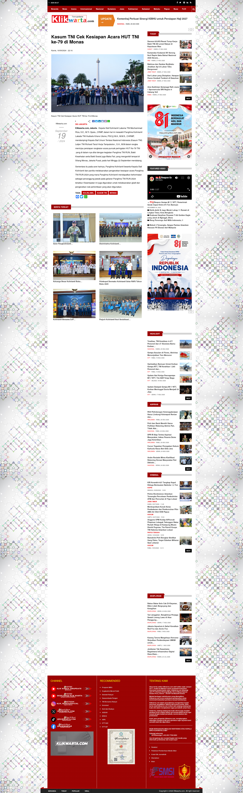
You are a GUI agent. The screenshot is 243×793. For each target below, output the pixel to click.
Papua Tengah (153, 532)
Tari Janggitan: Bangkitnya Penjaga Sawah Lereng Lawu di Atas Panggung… (162, 617)
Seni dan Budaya (108, 709)
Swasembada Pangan (110, 698)
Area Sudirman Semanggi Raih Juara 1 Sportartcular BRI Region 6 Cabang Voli (163, 89)
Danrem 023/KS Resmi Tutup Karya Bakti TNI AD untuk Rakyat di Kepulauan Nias (162, 44)
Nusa (176, 9)
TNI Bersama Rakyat (109, 702)
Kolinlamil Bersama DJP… (64, 319)
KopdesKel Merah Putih (110, 691)
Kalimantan (133, 9)
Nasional (100, 9)
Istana (73, 9)
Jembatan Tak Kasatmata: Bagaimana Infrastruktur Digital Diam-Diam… (160, 651)
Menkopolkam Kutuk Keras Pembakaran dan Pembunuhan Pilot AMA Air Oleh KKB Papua (162, 509)
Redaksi (154, 747)
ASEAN (104, 712)
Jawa (122, 9)
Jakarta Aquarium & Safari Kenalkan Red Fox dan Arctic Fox (162, 627)
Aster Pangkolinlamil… (63, 243)
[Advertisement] (169, 322)
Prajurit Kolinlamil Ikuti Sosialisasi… (115, 319)
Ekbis (149, 95)
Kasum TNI (102, 193)
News (64, 9)
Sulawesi (146, 9)
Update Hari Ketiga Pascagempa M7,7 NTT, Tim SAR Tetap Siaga (161, 376)
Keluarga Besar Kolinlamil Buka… (67, 281)
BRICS (104, 716)
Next (192, 29)
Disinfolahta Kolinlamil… (110, 243)
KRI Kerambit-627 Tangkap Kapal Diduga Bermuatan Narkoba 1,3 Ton (162, 483)
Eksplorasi (151, 611)
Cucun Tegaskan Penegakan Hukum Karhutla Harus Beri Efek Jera (163, 447)
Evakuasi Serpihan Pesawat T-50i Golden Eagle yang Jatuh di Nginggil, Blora (168, 216)
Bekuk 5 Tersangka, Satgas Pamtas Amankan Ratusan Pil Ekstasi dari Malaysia (168, 226)
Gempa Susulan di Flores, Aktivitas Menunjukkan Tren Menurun (162, 353)
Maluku (157, 9)
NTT (148, 358)
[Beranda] (73, 18)
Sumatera (112, 9)
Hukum (150, 514)
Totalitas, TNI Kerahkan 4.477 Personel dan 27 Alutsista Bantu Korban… (161, 343)
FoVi (184, 9)
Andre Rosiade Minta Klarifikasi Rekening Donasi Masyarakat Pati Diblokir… (161, 460)
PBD (148, 60)
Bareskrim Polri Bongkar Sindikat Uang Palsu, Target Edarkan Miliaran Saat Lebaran (163, 540)
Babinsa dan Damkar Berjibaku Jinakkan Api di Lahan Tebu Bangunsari (160, 66)
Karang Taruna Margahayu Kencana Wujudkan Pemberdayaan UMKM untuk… (162, 640)
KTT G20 (105, 723)
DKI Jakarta (81, 124)
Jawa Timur (151, 72)
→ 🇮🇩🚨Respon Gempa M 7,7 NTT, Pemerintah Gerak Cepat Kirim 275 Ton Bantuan (167, 203)
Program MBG (107, 687)
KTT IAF (105, 727)
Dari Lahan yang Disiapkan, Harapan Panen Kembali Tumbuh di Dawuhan (163, 76)
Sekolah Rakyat (107, 694)
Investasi (105, 705)
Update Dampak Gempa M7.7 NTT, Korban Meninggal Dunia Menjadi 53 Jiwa (163, 389)
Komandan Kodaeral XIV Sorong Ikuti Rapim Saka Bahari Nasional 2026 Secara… (161, 55)
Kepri (149, 487)
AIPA (104, 719)
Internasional (86, 9)
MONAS (113, 193)
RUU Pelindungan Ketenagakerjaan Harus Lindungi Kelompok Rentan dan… (162, 414)
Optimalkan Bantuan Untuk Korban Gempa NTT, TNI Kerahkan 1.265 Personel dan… (162, 366)
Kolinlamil (88, 193)
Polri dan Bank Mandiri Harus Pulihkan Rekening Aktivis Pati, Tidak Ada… (161, 426)
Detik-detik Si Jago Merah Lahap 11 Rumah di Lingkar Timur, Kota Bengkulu (168, 211)
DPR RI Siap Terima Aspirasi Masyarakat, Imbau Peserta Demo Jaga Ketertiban (161, 437)
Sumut (149, 49)
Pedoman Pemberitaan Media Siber (164, 751)
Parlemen (151, 420)
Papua (167, 9)
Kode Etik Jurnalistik (158, 754)
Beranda (54, 9)
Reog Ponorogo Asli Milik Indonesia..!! (166, 220)
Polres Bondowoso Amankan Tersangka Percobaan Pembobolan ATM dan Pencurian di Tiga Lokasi (162, 496)
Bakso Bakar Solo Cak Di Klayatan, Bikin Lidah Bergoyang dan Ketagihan (162, 606)
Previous (189, 29)
